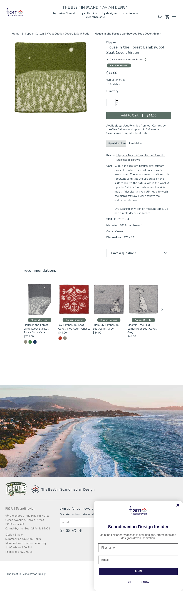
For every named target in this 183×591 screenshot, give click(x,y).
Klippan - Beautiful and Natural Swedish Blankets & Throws (140, 158)
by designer (110, 13)
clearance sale (95, 17)
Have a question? (123, 253)
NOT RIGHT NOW (138, 582)
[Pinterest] (73, 531)
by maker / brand (64, 13)
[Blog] (79, 531)
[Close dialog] (177, 505)
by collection (88, 13)
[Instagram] (66, 531)
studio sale (130, 13)
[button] (21, 309)
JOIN (138, 571)
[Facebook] (61, 531)
